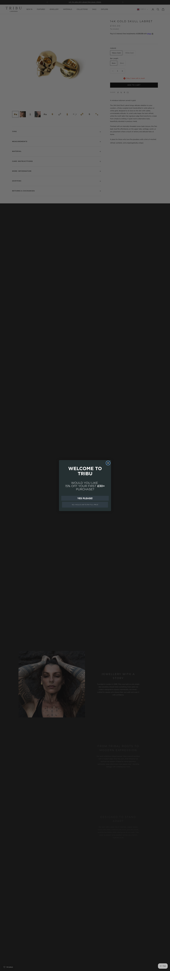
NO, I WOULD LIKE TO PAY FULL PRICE (85, 504)
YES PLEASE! (85, 498)
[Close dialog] (108, 463)
